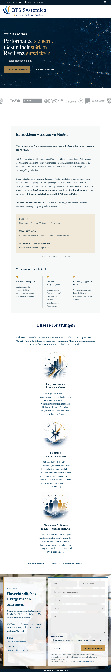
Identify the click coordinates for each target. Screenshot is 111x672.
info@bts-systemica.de (16, 641)
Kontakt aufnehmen (45, 69)
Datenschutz (62, 670)
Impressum (48, 670)
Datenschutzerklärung (88, 662)
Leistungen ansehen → (37, 564)
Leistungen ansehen (17, 69)
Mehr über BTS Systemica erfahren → (67, 564)
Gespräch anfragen (93, 648)
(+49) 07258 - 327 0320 (14, 2)
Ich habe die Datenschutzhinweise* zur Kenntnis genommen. (78, 640)
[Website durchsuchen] (105, 2)
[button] (104, 11)
